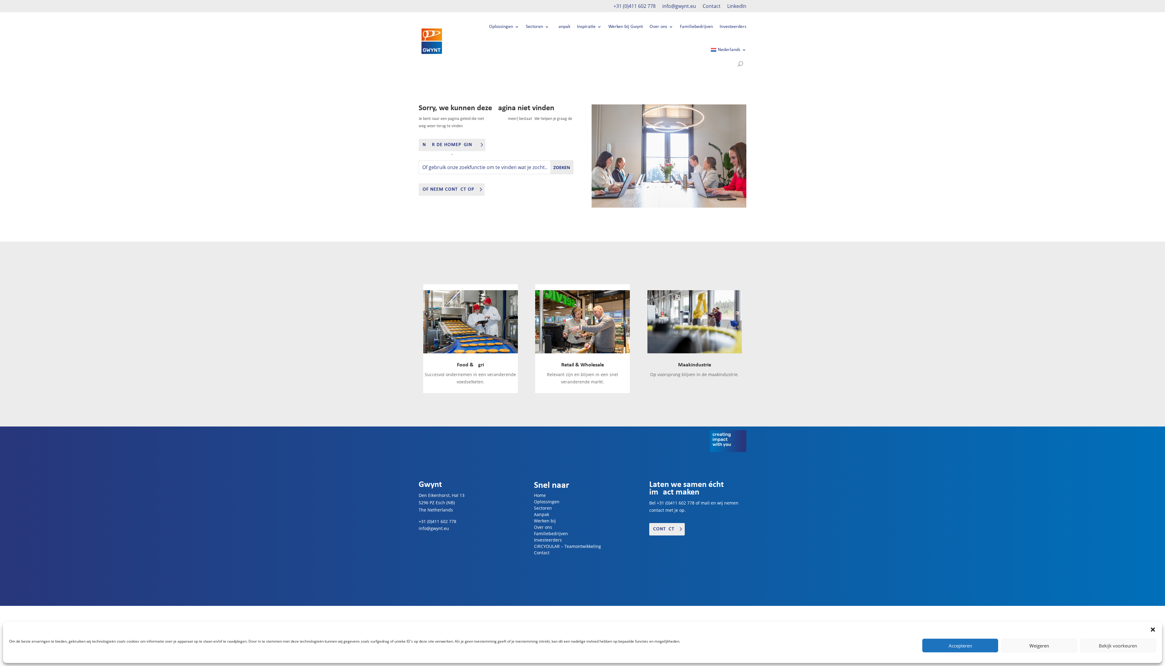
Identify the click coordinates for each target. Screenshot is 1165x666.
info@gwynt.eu (679, 6)
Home (540, 495)
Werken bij (545, 521)
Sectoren (534, 26)
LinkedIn (736, 6)
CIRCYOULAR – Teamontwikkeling (567, 546)
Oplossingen (501, 26)
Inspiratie (586, 26)
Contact (712, 6)
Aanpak (563, 26)
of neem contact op (448, 189)
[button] (1153, 630)
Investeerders (733, 26)
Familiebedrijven (696, 26)
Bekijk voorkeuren (1118, 646)
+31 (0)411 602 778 (634, 6)
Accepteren (960, 646)
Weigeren (1039, 646)
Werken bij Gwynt (625, 26)
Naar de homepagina (449, 144)
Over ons (658, 26)
